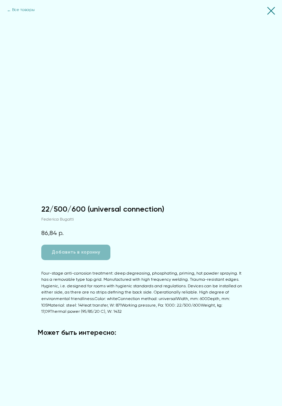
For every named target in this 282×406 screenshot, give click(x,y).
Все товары (23, 10)
